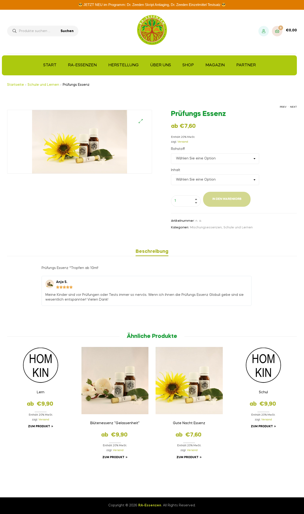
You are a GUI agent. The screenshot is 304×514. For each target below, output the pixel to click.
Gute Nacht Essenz (189, 423)
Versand (182, 142)
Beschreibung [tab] (152, 251)
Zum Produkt (39, 426)
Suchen (67, 31)
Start (50, 65)
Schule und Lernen (43, 84)
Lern (40, 392)
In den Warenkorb (227, 199)
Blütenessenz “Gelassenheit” (114, 423)
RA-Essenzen (82, 65)
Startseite (15, 84)
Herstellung (123, 65)
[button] (140, 121)
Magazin (215, 65)
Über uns (160, 65)
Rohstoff (178, 149)
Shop (188, 65)
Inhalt (175, 170)
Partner (246, 65)
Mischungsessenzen (206, 227)
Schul (263, 392)
